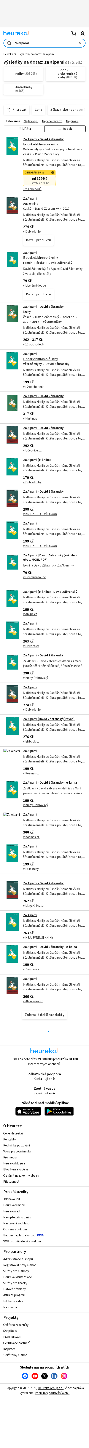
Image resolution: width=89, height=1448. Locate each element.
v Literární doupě (34, 285)
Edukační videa (13, 1301)
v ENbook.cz (31, 741)
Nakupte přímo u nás (17, 1217)
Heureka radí (11, 1211)
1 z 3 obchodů (32, 189)
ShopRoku (10, 1331)
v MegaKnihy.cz (33, 906)
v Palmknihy (31, 869)
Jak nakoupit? (12, 1199)
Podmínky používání (16, 1145)
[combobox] (44, 43)
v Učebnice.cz (32, 450)
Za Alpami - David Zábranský (43, 139)
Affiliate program (14, 1295)
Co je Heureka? (13, 1133)
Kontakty (9, 1139)
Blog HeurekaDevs (16, 1169)
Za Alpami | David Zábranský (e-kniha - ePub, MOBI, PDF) (50, 557)
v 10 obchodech (33, 344)
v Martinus (30, 418)
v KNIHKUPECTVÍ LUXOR (40, 514)
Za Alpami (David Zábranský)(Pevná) (49, 719)
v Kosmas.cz (31, 773)
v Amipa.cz (30, 614)
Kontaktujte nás (45, 1079)
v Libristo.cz (31, 646)
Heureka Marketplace (17, 1277)
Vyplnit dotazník (44, 1093)
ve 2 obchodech (33, 387)
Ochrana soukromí (15, 1229)
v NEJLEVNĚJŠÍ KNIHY (38, 937)
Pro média (10, 1157)
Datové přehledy (14, 1289)
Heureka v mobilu (14, 1205)
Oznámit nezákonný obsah (21, 1175)
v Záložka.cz (31, 969)
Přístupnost (11, 1181)
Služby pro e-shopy (16, 1271)
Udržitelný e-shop (15, 1355)
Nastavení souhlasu (16, 1223)
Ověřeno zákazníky (16, 1325)
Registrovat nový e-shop (20, 1265)
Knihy (27, 312)
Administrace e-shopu (18, 1259)
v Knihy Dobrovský (35, 678)
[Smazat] (80, 43)
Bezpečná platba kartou (19, 1235)
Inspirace (9, 1349)
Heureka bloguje (14, 1163)
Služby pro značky (15, 1283)
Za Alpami (30, 198)
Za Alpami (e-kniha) (37, 460)
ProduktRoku (12, 1337)
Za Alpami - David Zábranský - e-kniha (50, 782)
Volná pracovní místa (17, 1151)
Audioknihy (30, 204)
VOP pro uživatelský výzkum (22, 1241)
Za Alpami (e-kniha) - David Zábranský (50, 592)
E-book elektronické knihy (40, 144)
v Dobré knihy (32, 231)
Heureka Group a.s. (50, 1388)
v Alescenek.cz (33, 1001)
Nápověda (10, 1307)
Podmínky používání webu (52, 1393)
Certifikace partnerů (16, 1343)
